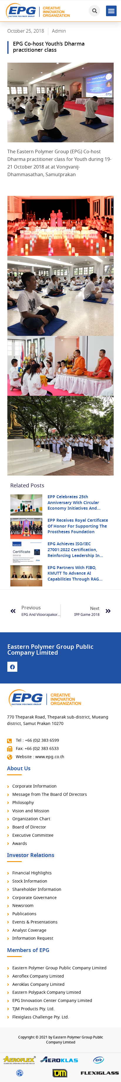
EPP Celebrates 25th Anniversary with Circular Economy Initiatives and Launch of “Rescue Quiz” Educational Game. (73, 508)
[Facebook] (12, 667)
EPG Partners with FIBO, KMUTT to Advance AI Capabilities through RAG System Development (73, 576)
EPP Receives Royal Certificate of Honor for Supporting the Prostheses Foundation (78, 526)
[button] (111, 11)
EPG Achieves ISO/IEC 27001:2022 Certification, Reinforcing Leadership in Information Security (74, 552)
